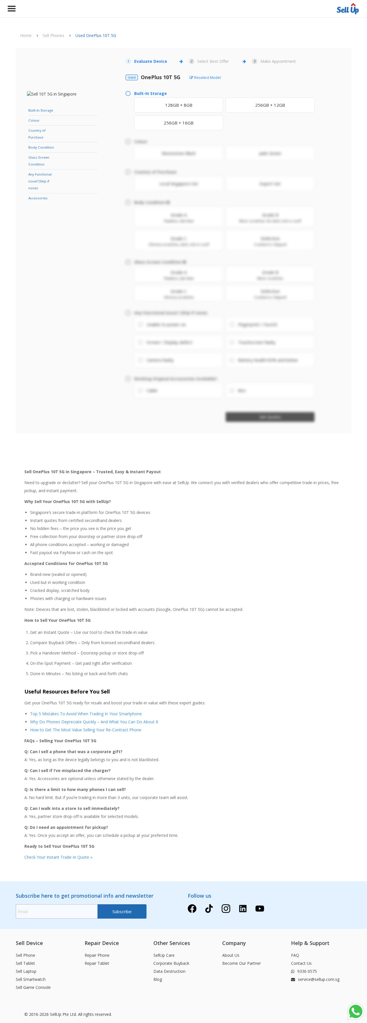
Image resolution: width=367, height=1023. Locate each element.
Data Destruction (169, 971)
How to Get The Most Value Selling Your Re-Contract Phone (85, 729)
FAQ (295, 955)
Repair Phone (97, 955)
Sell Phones (53, 35)
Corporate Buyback (171, 963)
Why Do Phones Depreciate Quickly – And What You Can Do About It (94, 721)
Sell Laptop (26, 971)
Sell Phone (25, 955)
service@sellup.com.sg (318, 979)
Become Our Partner (241, 963)
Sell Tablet (25, 963)
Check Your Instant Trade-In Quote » (58, 857)
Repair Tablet (97, 963)
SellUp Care (164, 955)
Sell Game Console (33, 987)
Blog (157, 979)
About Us (230, 955)
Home (26, 35)
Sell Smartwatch (31, 979)
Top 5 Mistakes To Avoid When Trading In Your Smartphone (86, 713)
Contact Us (301, 963)
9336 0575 (306, 971)
